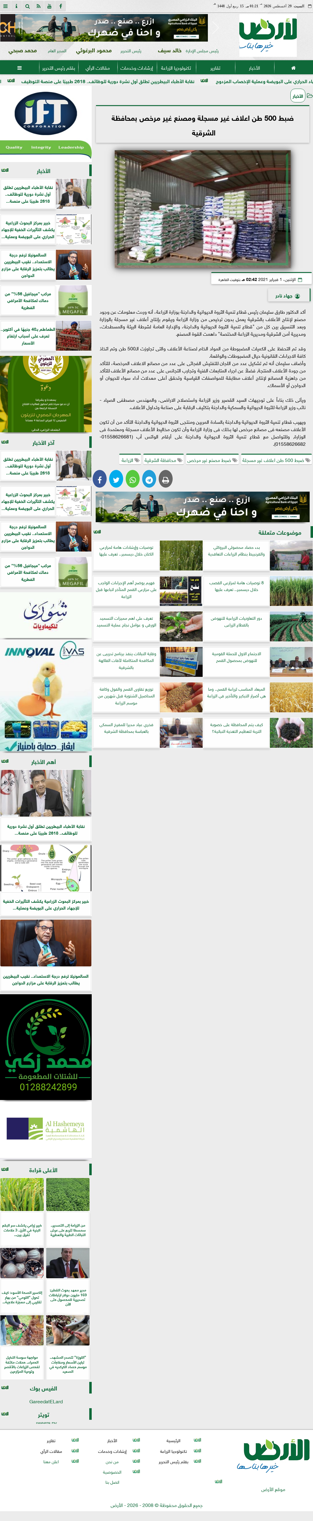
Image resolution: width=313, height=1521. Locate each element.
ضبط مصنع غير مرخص (209, 459)
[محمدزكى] (46, 1047)
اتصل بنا (112, 1481)
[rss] (38, 6)
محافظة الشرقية (161, 459)
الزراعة (127, 459)
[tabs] (5, 6)
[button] (7, 28)
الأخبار (254, 67)
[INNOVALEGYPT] (46, 695)
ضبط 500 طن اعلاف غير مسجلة (273, 459)
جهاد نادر (284, 295)
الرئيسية (173, 1440)
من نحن (112, 1461)
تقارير (215, 67)
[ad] (111, 28)
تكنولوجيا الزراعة (176, 67)
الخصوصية (112, 1471)
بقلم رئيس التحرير (58, 67)
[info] (16, 6)
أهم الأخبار (43, 761)
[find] (27, 6)
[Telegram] (149, 479)
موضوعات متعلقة (280, 532)
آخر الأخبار (43, 442)
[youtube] (49, 6)
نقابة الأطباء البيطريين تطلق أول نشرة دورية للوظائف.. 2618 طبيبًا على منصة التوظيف (178, 80)
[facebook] (60, 6)
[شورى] (46, 615)
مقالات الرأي (98, 67)
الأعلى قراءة (43, 1169)
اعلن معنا (51, 1461)
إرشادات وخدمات (136, 67)
